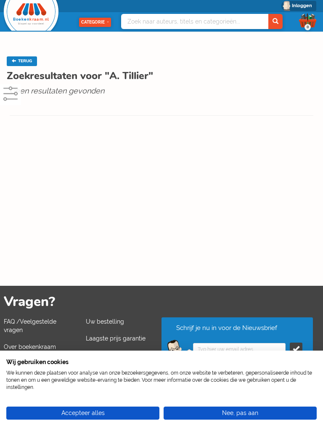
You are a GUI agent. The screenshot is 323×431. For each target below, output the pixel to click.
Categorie (93, 22)
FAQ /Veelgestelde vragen (30, 325)
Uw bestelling (105, 321)
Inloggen (302, 5)
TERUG (24, 61)
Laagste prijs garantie (116, 338)
